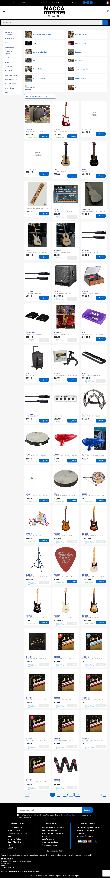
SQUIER (57, 129)
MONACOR (30, 332)
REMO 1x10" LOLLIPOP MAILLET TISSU (93, 496)
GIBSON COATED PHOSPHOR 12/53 (93, 699)
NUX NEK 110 (58, 416)
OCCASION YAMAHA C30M (62, 252)
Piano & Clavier (10, 71)
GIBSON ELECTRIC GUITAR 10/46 (92, 659)
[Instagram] (87, 2)
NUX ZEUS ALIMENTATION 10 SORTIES (93, 334)
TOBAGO (86, 209)
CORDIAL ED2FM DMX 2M (90, 252)
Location (8, 58)
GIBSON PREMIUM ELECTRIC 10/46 (36, 659)
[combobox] (50, 22)
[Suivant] (104, 795)
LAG (55, 169)
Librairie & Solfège (8, 52)
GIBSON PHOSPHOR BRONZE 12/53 (36, 699)
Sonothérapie (10, 88)
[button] (106, 12)
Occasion (8, 66)
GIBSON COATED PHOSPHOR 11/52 (36, 740)
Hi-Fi (6, 43)
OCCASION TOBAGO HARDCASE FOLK (93, 211)
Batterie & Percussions (9, 33)
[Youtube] (91, 2)
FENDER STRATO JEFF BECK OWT (64, 617)
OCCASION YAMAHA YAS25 (62, 334)
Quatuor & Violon (11, 75)
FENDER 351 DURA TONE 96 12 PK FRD (65, 577)
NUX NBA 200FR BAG (32, 375)
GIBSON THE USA (59, 781)
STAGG (85, 414)
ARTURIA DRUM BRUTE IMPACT (63, 211)
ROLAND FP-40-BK (31, 169)
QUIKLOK (29, 575)
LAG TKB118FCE (87, 171)
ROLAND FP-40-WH (88, 129)
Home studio (9, 47)
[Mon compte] (87, 12)
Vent (6, 92)
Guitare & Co (9, 38)
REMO (28, 454)
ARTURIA (57, 209)
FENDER (29, 129)
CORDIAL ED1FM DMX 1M (33, 293)
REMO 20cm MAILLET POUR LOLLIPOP (37, 496)
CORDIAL (86, 250)
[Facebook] (84, 2)
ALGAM (57, 373)
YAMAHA (57, 250)
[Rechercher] (105, 22)
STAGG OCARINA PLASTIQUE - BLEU (93, 456)
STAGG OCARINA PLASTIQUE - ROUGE (65, 456)
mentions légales (70, 815)
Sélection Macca (11, 79)
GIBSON (29, 657)
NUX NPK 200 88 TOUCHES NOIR (92, 375)
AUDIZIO (85, 291)
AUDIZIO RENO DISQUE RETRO (91, 293)
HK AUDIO (58, 291)
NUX (84, 332)
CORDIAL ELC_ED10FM (32, 416)
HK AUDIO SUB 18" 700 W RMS (63, 293)
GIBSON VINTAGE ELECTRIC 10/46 (64, 659)
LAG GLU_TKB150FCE (60, 171)
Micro (7, 62)
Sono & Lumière (10, 84)
